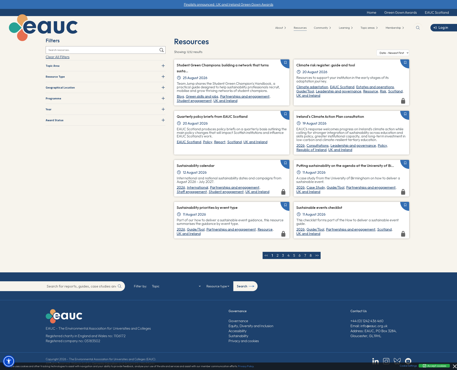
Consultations (318, 145)
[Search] (162, 50)
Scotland (395, 91)
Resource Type (55, 76)
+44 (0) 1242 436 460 (366, 321)
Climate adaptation (312, 87)
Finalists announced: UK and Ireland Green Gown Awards (228, 4)
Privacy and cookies (243, 341)
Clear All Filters (57, 57)
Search (242, 286)
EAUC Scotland (437, 12)
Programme (53, 98)
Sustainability (238, 336)
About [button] (279, 27)
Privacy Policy (245, 366)
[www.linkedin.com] (375, 361)
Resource (370, 91)
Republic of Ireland (311, 149)
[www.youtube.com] (408, 361)
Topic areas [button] (367, 27)
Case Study (316, 187)
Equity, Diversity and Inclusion (250, 326)
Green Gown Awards (400, 12)
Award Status (54, 120)
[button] (9, 361)
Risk (383, 91)
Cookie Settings (408, 365)
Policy (207, 142)
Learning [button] (344, 27)
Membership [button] (393, 27)
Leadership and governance (338, 91)
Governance (238, 321)
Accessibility (237, 331)
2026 (300, 145)
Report (219, 142)
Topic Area (52, 65)
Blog (180, 96)
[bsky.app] (397, 361)
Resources (300, 27)
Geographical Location (60, 87)
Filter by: (140, 286)
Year (48, 109)
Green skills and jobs (202, 96)
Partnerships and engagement (245, 96)
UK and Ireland (225, 100)
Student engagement (194, 100)
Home (371, 12)
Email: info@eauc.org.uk (369, 326)
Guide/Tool (305, 91)
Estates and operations (375, 87)
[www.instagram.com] (386, 361)
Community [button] (321, 27)
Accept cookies (436, 366)
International (197, 187)
